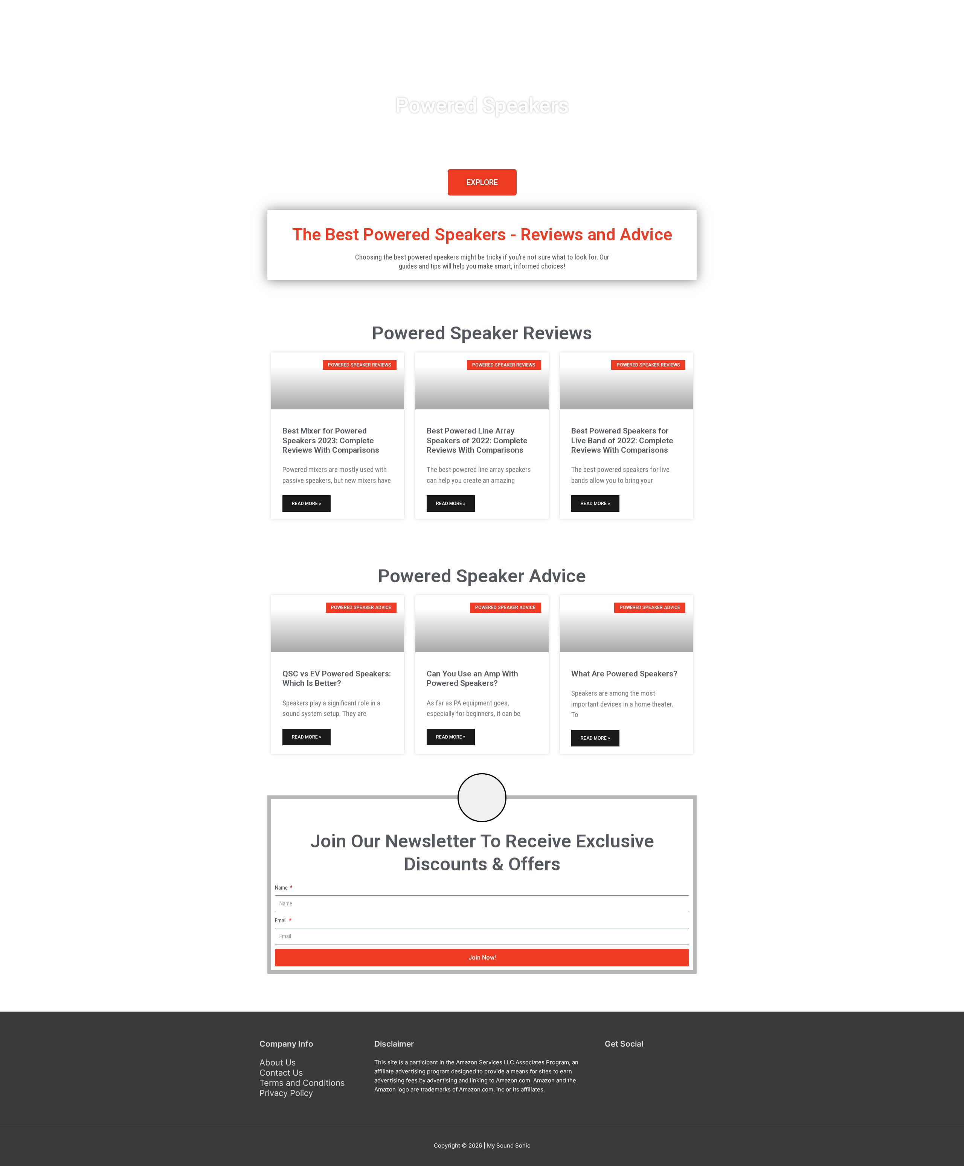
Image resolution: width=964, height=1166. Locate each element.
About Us (277, 1062)
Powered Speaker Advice (543, 47)
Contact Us (281, 1072)
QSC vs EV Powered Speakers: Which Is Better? (336, 678)
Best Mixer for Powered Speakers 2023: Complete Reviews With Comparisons (330, 440)
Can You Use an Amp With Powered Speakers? (472, 678)
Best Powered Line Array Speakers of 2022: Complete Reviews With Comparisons (477, 440)
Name (282, 887)
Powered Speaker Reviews (423, 47)
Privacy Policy (286, 1093)
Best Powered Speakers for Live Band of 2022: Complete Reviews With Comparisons (622, 440)
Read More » (306, 503)
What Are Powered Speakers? (624, 673)
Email (281, 920)
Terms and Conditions (302, 1083)
